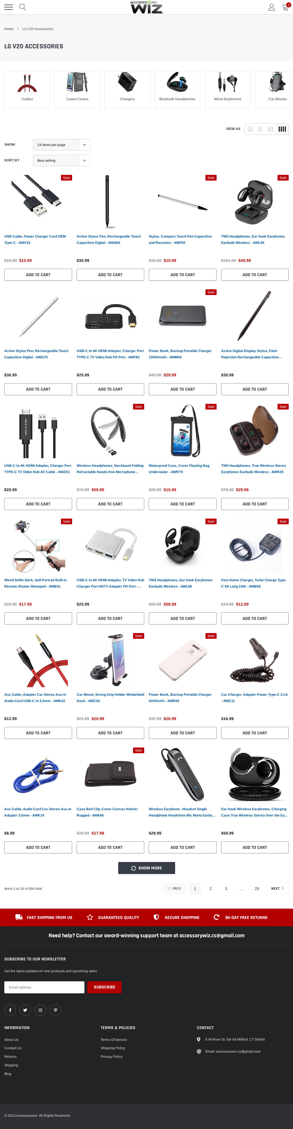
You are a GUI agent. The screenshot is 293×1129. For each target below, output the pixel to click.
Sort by (11, 160)
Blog (7, 1074)
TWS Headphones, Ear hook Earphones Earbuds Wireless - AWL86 (181, 583)
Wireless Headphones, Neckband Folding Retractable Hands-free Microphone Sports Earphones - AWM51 (110, 469)
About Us (11, 1040)
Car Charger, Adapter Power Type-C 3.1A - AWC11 (254, 698)
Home (9, 29)
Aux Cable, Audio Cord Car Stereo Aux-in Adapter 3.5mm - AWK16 (37, 812)
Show (9, 145)
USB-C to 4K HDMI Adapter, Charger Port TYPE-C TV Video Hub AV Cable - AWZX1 (37, 469)
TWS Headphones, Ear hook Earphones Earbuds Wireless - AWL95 (253, 239)
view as (233, 129)
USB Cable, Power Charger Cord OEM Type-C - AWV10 (35, 239)
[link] (38, 202)
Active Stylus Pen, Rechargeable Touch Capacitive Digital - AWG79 (36, 354)
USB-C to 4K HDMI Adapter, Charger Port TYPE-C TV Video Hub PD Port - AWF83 (110, 354)
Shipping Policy (113, 1048)
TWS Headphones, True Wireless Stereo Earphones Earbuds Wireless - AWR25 (253, 469)
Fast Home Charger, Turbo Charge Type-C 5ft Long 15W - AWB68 (253, 583)
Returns (10, 1057)
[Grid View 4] (282, 129)
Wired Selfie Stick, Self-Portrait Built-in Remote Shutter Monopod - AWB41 (35, 583)
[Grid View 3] (270, 129)
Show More (149, 868)
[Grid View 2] (260, 129)
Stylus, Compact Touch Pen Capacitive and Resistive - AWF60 (180, 239)
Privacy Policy (111, 1057)
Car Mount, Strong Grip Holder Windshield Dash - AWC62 (110, 698)
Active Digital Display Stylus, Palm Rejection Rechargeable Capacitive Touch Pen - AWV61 (250, 354)
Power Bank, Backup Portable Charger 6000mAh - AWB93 (180, 698)
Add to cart (38, 275)
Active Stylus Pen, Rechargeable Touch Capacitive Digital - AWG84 (109, 239)
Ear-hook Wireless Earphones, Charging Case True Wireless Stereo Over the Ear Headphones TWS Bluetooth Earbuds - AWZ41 (253, 812)
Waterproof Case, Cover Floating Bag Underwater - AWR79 (179, 469)
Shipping (11, 1065)
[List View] (250, 129)
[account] (271, 7)
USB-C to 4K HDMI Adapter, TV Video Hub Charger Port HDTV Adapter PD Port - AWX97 (110, 584)
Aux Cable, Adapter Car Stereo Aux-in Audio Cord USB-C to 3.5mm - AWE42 (35, 698)
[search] (22, 7)
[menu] (8, 7)
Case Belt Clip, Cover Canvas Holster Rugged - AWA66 (107, 812)
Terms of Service (114, 1040)
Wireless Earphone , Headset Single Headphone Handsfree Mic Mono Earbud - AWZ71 (182, 812)
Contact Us (12, 1048)
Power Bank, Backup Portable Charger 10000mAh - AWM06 (180, 354)
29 (257, 888)
